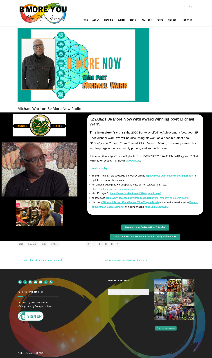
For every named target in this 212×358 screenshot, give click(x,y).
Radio (44, 244)
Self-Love (54, 244)
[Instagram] (25, 281)
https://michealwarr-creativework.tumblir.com (169, 175)
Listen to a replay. (99, 168)
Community (32, 244)
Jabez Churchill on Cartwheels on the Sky (42, 260)
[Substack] (51, 281)
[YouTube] (41, 281)
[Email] (35, 281)
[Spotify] (30, 281)
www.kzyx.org (133, 160)
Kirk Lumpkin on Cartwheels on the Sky (124, 260)
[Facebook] (20, 281)
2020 (21, 244)
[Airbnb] (46, 281)
